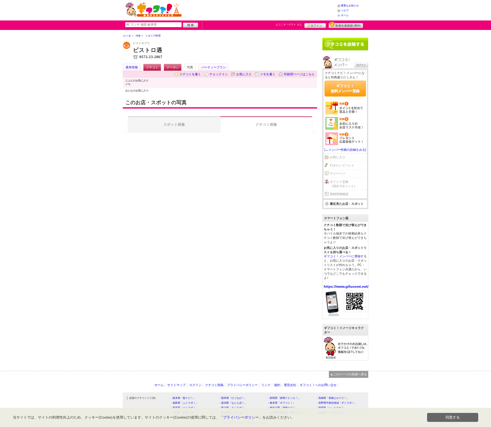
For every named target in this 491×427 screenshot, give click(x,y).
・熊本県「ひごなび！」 (233, 398)
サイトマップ (176, 385)
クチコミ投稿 (214, 385)
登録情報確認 (339, 194)
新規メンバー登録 (346, 25)
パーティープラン (213, 67)
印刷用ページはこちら (299, 74)
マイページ (337, 173)
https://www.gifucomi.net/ (346, 286)
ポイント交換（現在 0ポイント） (343, 184)
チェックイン (218, 74)
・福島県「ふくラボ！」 (184, 402)
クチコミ (152, 67)
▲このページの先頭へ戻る (348, 374)
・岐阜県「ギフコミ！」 (281, 402)
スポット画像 (174, 124)
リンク (266, 385)
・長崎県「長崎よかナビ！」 (332, 398)
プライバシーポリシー (242, 385)
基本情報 (132, 67)
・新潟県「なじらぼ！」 (233, 402)
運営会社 (290, 385)
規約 (277, 385)
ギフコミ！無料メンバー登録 (345, 88)
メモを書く (267, 74)
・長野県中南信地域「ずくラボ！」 (336, 402)
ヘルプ (345, 10)
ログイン (315, 25)
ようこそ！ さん (289, 24)
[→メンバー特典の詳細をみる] (345, 150)
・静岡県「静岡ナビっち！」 (283, 398)
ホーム (345, 15)
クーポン (172, 67)
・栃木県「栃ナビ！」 (183, 398)
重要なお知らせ (350, 5)
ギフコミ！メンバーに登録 (342, 256)
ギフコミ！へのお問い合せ (318, 385)
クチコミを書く (190, 74)
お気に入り (244, 74)
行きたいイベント (342, 165)
